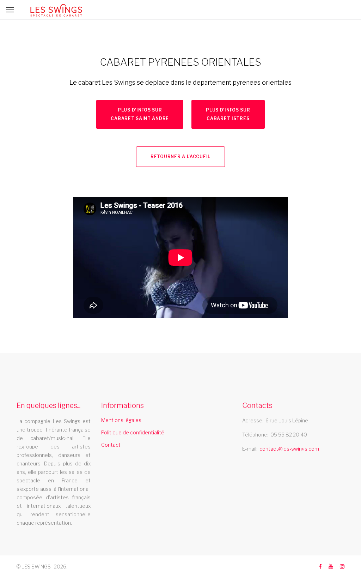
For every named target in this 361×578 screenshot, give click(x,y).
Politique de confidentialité (132, 432)
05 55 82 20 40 (288, 435)
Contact (111, 445)
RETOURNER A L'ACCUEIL (180, 156)
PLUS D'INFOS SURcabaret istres (228, 114)
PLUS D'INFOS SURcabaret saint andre (140, 114)
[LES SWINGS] (56, 10)
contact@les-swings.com (289, 449)
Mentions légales (121, 420)
